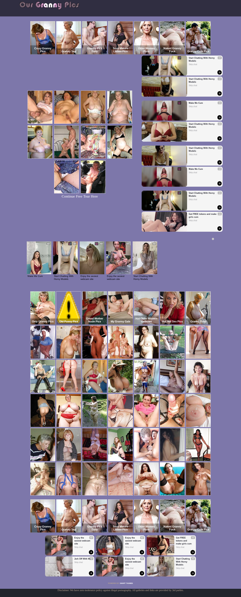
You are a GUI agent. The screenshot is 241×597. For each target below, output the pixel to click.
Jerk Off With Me (82, 559)
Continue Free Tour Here (80, 196)
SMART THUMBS (126, 583)
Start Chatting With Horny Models (202, 59)
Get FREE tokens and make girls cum (203, 215)
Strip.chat (193, 64)
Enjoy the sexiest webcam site (89, 277)
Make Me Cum (196, 103)
